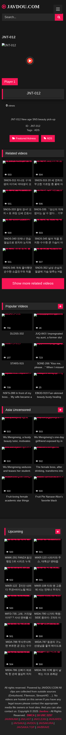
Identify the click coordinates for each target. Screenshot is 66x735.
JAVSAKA (18, 723)
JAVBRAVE (43, 727)
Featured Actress (26, 138)
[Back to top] (55, 724)
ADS (49, 138)
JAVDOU (31, 723)
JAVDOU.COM (23, 6)
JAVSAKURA (45, 723)
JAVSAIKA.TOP (25, 727)
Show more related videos (33, 283)
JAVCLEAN (39, 719)
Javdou (43, 711)
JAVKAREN (54, 719)
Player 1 (9, 81)
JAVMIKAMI (11, 719)
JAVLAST (25, 719)
